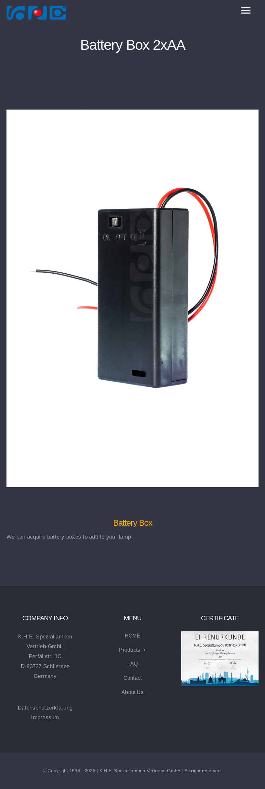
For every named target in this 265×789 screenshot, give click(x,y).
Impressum (45, 717)
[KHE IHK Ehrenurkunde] (220, 634)
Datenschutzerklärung (45, 708)
